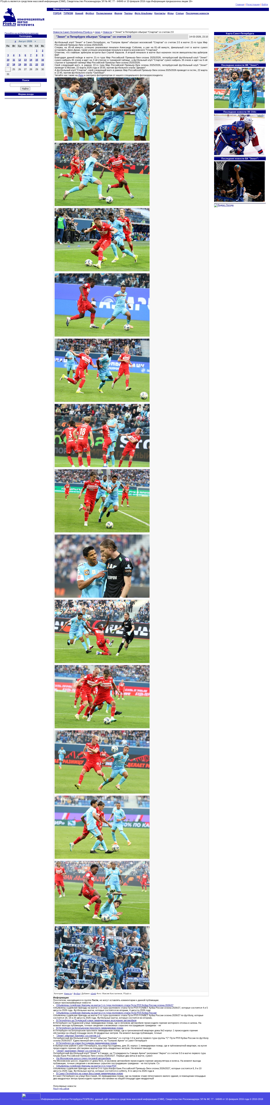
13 (25, 60)
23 (42, 64)
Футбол (77, 994)
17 (8, 64)
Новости (68, 994)
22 (36, 64)
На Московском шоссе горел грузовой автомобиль (83, 1058)
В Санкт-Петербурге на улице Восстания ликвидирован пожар (89, 1073)
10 (8, 60)
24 (8, 69)
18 (13, 64)
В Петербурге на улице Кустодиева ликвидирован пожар (86, 1043)
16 (42, 60)
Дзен (80, 75)
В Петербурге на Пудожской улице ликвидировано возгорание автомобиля (96, 1020)
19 (19, 64)
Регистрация (253, 4)
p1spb (93, 994)
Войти (265, 4)
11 (14, 60)
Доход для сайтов (61, 1089)
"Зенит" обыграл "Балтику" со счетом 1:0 (78, 1035)
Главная (240, 4)
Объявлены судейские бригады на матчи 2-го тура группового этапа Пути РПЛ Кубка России (106, 1012)
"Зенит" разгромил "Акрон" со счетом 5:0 (78, 1050)
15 (36, 60)
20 (25, 64)
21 (31, 64)
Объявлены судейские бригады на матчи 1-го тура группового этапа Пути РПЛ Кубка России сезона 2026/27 (114, 1005)
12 (19, 60)
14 (31, 60)
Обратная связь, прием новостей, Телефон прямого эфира (133, 1101)
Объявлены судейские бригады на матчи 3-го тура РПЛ (86, 1066)
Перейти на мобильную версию (21, 33)
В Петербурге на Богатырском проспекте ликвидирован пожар (89, 1028)
